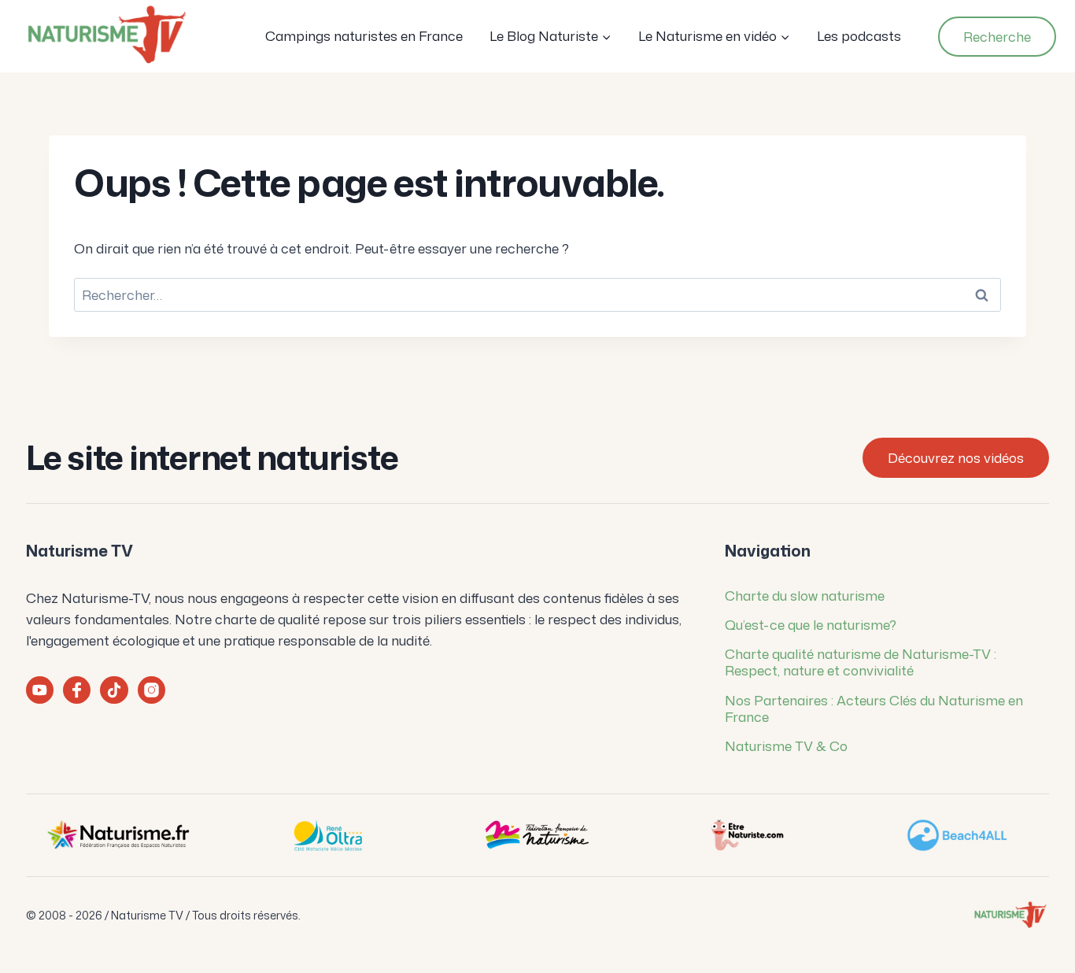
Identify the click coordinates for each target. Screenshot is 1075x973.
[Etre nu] (747, 835)
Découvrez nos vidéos (956, 457)
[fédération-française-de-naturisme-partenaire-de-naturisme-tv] (537, 835)
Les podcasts (859, 35)
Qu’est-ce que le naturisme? (810, 624)
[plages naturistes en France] (957, 835)
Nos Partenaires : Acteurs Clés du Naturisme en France (874, 708)
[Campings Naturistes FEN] (118, 835)
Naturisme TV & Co (786, 745)
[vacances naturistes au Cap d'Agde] (327, 835)
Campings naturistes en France (364, 35)
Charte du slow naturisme (805, 595)
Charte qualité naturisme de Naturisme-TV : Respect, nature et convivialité (860, 661)
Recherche (997, 36)
